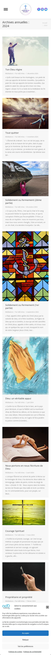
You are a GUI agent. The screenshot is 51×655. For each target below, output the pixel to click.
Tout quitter (12, 132)
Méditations (9, 73)
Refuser (25, 640)
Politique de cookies (15, 652)
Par (19, 73)
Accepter (25, 633)
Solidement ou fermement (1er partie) (22, 306)
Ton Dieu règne (13, 69)
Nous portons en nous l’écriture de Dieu (24, 467)
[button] (47, 607)
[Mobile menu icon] (6, 9)
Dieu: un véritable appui (18, 398)
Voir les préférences (25, 646)
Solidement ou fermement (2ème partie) (23, 201)
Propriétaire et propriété (18, 597)
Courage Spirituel (14, 531)
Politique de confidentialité (32, 652)
